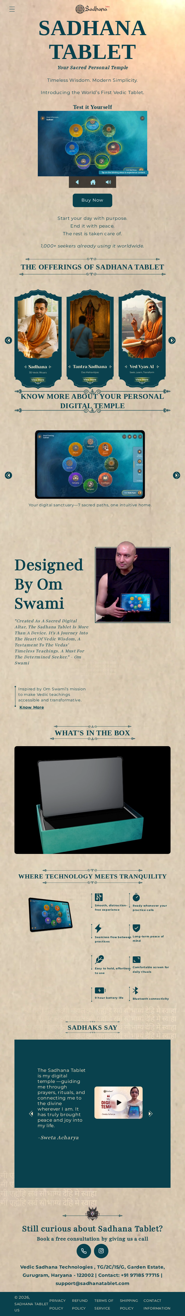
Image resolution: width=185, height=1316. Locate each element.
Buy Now (92, 200)
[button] (12, 9)
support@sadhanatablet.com (93, 1283)
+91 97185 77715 (140, 1275)
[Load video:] (118, 1103)
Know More (32, 707)
